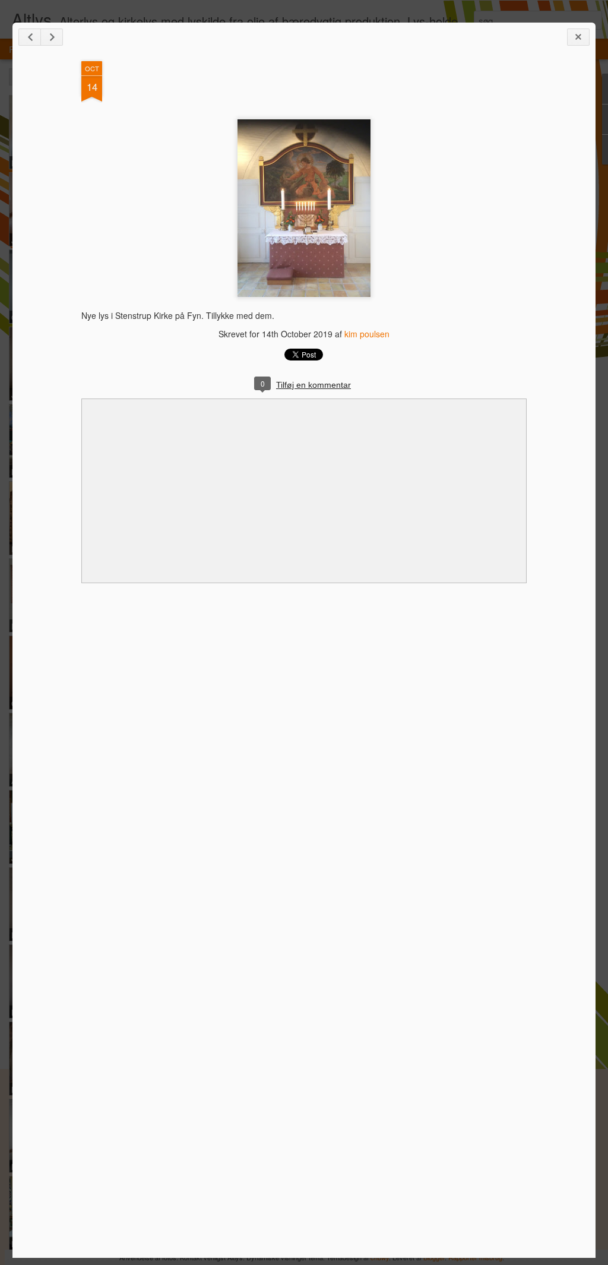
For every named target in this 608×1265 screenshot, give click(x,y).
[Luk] (578, 37)
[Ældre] (51, 37)
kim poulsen (367, 334)
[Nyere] (29, 37)
